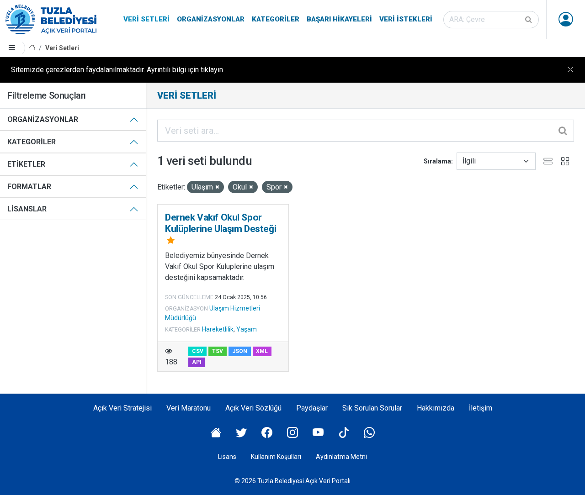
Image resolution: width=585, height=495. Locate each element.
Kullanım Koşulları (276, 456)
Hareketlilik (218, 329)
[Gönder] (529, 19)
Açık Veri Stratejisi (122, 408)
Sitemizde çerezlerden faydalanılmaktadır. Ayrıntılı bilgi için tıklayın (117, 69)
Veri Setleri (146, 19)
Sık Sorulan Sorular (372, 408)
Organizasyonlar (211, 19)
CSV (197, 351)
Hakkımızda (435, 408)
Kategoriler (275, 19)
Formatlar (29, 186)
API (197, 362)
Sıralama (437, 161)
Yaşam (246, 329)
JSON (239, 351)
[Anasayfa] (32, 48)
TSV (217, 351)
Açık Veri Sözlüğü (253, 408)
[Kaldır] (217, 187)
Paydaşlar (312, 408)
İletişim (480, 408)
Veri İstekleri (405, 19)
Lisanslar (27, 209)
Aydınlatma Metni (341, 456)
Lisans (227, 456)
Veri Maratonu (188, 408)
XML (262, 351)
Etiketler (26, 164)
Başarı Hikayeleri (339, 19)
